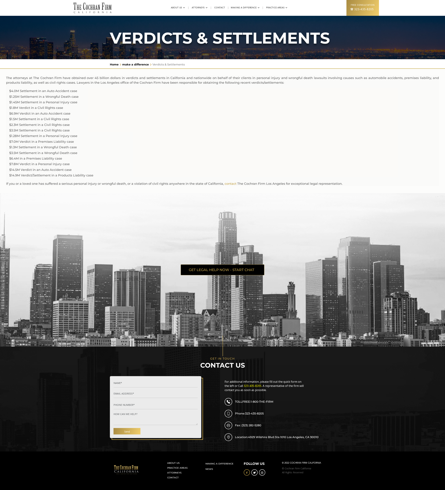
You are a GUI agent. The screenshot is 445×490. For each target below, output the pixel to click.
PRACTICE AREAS (177, 468)
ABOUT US (173, 463)
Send (127, 431)
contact (230, 184)
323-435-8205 (364, 9)
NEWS (209, 469)
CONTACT (221, 8)
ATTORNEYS (174, 473)
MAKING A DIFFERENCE (219, 463)
